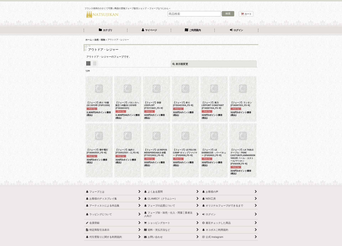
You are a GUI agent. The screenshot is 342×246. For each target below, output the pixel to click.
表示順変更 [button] (182, 63)
